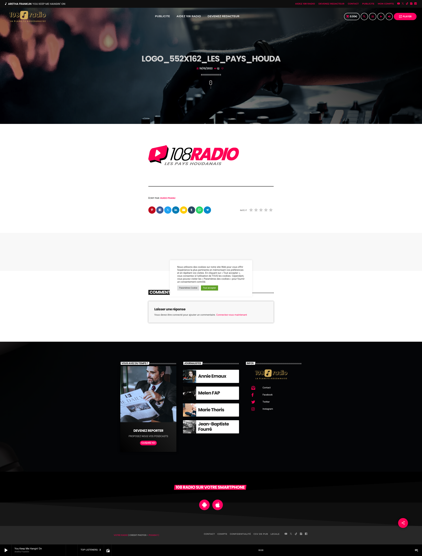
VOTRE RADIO (121, 535)
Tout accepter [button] (209, 288)
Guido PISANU (168, 198)
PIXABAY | (154, 535)
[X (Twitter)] (403, 3)
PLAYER (405, 16)
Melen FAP (209, 393)
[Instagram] (411, 3)
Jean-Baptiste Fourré (213, 426)
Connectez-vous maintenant (231, 314)
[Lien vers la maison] (27, 16)
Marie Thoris (211, 410)
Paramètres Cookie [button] (188, 288)
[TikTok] (407, 3)
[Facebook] (415, 3)
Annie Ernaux (212, 376)
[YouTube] (398, 3)
